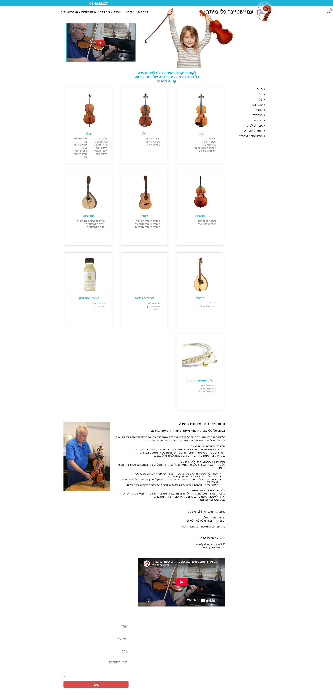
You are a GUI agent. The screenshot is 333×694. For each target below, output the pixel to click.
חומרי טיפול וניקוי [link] (253, 130)
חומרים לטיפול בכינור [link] (205, 147)
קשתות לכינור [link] (209, 141)
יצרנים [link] (117, 11)
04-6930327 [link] (98, 4)
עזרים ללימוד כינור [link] (206, 150)
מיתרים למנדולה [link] (207, 306)
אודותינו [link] (129, 11)
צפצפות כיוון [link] (153, 306)
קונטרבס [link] (257, 104)
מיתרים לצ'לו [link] (80, 150)
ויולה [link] (260, 94)
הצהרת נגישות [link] (69, 11)
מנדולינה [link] (258, 115)
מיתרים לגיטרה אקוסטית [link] (147, 224)
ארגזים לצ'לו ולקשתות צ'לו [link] (101, 149)
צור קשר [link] (105, 11)
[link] (329, 11)
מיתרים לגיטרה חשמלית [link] (147, 227)
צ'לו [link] (260, 99)
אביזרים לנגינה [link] (254, 125)
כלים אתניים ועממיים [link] (250, 136)
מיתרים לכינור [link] (209, 144)
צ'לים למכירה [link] (101, 138)
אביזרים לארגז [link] (153, 303)
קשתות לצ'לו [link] (101, 141)
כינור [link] (260, 89)
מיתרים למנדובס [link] (207, 388)
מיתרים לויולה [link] (153, 144)
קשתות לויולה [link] (153, 141)
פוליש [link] (102, 306)
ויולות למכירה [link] (153, 138)
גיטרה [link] (259, 110)
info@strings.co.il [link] (206, 544)
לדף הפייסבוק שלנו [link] (214, 547)
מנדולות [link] (212, 303)
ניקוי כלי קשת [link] (98, 303)
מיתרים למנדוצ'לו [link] (207, 391)
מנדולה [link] (258, 120)
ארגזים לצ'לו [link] (101, 153)
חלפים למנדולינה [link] (96, 227)
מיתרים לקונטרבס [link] (207, 224)
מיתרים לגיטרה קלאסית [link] (148, 220)
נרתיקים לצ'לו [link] (100, 144)
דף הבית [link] (143, 11)
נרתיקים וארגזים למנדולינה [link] (91, 220)
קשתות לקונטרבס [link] (207, 220)
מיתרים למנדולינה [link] (95, 224)
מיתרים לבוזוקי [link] (208, 385)
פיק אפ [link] (156, 309)
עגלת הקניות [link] (88, 11)
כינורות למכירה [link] (208, 138)
